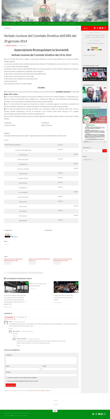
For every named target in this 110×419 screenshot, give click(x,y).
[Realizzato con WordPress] (11, 415)
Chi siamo (6, 24)
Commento (9, 355)
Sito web (8, 372)
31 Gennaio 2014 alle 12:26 (19, 321)
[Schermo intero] (104, 79)
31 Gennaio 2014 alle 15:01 (27, 331)
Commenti (11, 317)
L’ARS (42, 24)
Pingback (22, 317)
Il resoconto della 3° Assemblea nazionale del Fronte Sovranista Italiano (63, 297)
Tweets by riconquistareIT (89, 55)
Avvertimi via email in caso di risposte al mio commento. (22, 377)
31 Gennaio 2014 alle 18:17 (33, 339)
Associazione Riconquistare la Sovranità (19, 272)
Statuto (13, 24)
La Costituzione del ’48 (54, 24)
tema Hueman (24, 415)
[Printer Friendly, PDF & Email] (8, 234)
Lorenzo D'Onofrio (11, 45)
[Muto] (102, 79)
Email (44, 366)
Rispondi (11, 328)
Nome (8, 366)
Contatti (64, 24)
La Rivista (36, 24)
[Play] (85, 79)
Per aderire (72, 24)
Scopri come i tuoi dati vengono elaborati (39, 390)
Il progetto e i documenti (25, 24)
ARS (8, 272)
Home (55, 400)
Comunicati (7, 28)
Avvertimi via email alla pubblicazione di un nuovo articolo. (22, 381)
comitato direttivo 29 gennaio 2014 (36, 272)
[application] (95, 74)
